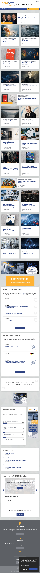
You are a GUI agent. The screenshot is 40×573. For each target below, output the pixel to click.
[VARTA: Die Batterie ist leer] (10, 243)
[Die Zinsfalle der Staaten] (30, 31)
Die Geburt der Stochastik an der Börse (29, 86)
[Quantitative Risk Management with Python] (10, 220)
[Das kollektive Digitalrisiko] (10, 77)
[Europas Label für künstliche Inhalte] (30, 134)
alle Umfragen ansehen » (7, 442)
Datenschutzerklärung (22, 485)
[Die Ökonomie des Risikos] (30, 112)
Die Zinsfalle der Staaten (28, 41)
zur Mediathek (19, 514)
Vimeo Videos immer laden (20, 489)
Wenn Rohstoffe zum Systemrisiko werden (27, 182)
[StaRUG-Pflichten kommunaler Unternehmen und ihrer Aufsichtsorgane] (10, 196)
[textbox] (33, 9)
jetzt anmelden (19, 548)
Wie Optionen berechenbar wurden (27, 18)
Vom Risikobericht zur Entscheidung (8, 143)
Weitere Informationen (19, 328)
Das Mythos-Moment (27, 253)
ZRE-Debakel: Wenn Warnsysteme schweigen (28, 205)
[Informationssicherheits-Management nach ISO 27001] (30, 157)
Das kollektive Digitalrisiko (9, 85)
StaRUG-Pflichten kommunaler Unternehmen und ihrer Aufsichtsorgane (9, 206)
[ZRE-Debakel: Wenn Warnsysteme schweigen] (30, 196)
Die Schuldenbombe (8, 63)
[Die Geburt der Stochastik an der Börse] (30, 77)
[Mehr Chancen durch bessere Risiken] (10, 31)
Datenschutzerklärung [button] (25, 565)
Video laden (20, 487)
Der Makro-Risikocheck (9, 121)
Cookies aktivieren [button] (33, 568)
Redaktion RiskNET (26, 43)
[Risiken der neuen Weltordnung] (30, 220)
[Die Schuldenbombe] (10, 54)
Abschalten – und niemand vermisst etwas (27, 99)
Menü (5, 8)
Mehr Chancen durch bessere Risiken (10, 40)
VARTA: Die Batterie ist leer (10, 253)
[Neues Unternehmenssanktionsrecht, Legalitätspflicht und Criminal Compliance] (10, 157)
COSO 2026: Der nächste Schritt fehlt (28, 63)
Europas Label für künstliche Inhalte (29, 144)
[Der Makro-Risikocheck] (10, 112)
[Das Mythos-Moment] (30, 243)
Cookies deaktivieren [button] (25, 569)
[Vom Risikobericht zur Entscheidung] (10, 134)
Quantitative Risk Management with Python (9, 230)
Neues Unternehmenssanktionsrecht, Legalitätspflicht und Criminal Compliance (10, 169)
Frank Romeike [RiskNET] (7, 43)
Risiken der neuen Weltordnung (26, 229)
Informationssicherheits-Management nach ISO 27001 (29, 167)
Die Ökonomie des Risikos (28, 121)
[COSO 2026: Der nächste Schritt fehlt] (30, 54)
